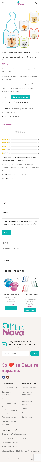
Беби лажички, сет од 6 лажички (30, 296)
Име (4, 203)
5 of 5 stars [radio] (27, 174)
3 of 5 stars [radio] (23, 174)
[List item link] (10, 387)
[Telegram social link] (18, 116)
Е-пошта (5, 212)
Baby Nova (11, 112)
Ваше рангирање (9, 174)
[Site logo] (20, 3)
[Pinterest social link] (13, 116)
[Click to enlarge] (5, 45)
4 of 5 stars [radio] (25, 174)
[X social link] (10, 116)
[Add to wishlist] (17, 278)
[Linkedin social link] (16, 116)
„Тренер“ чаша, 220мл (11, 295)
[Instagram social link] (7, 377)
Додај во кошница (20, 97)
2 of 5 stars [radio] (21, 174)
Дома (4, 52)
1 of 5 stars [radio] (19, 174)
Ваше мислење (8, 178)
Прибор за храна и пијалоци (19, 52)
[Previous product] (34, 52)
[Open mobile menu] (3, 3)
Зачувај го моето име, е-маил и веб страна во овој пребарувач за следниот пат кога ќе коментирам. (19, 224)
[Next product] (38, 52)
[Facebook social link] (8, 116)
